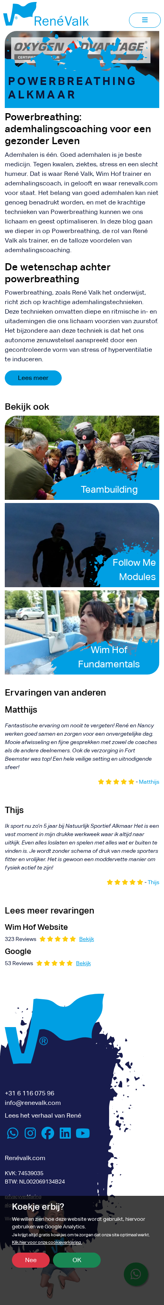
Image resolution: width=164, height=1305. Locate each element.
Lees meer (33, 378)
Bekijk (86, 939)
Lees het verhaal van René (43, 1115)
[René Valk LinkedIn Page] (65, 1135)
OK (76, 1260)
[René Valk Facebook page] (48, 1135)
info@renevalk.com (33, 1102)
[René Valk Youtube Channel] (83, 1135)
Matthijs (149, 782)
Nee (31, 1260)
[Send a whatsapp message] (13, 1135)
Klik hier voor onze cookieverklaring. (47, 1242)
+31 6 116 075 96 (29, 1093)
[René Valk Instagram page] (30, 1135)
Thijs (153, 882)
